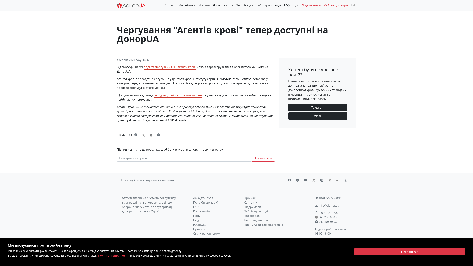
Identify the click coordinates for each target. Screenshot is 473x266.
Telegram (317, 107)
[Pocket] (151, 134)
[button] (295, 5)
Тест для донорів (256, 220)
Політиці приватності (112, 255)
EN (353, 5)
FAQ (287, 5)
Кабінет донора (336, 5)
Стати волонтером (206, 233)
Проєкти (199, 229)
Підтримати (311, 5)
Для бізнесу (187, 5)
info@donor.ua (328, 205)
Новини (204, 5)
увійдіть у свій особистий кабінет (178, 95)
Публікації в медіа (256, 211)
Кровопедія (272, 5)
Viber (317, 116)
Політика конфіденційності (263, 225)
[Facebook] (136, 134)
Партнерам (252, 216)
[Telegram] (159, 134)
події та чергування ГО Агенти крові (170, 67)
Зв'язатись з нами (328, 198)
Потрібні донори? (248, 5)
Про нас (170, 5)
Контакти (250, 202)
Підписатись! (263, 158)
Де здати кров (223, 5)
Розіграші (200, 225)
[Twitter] (143, 134)
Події (196, 220)
